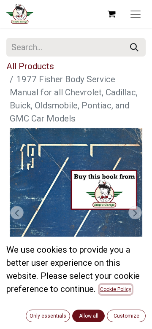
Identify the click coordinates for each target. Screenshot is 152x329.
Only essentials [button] (48, 316)
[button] (16, 212)
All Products (30, 66)
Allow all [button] (88, 316)
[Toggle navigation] (135, 13)
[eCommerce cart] (111, 14)
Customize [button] (126, 316)
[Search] (134, 47)
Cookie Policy (115, 289)
